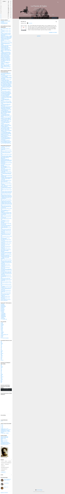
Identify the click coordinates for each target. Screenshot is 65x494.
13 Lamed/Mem (3, 314)
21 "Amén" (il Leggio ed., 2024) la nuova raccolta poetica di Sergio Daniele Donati (6, 34)
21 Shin (2, 336)
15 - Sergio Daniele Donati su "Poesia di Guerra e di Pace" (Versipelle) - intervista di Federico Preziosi (6, 115)
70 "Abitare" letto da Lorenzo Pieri (6, 256)
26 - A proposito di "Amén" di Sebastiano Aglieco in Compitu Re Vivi (6, 90)
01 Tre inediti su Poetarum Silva (6, 68)
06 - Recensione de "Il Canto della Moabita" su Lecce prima (6, 134)
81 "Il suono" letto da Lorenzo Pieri (6, 271)
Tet (1, 348)
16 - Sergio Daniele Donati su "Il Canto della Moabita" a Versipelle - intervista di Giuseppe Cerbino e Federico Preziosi (6, 112)
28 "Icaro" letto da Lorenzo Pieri (6, 194)
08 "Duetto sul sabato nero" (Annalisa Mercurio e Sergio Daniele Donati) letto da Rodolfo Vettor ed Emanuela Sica (6, 160)
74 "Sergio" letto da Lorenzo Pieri (6, 261)
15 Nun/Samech (3, 315)
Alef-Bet (2, 360)
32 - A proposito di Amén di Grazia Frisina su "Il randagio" (6, 76)
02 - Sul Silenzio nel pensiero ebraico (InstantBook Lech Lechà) (6, 141)
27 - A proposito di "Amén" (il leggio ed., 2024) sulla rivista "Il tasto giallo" (6, 87)
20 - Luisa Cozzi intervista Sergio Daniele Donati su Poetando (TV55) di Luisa (6, 102)
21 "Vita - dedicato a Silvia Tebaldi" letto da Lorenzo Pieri (6, 186)
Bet (1, 342)
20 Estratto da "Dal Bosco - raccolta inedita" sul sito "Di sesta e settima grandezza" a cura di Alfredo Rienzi (6, 37)
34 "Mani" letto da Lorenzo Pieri (6, 201)
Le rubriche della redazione (34, 14)
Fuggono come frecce (4, 441)
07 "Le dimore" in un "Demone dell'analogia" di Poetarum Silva (5, 59)
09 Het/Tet (2, 310)
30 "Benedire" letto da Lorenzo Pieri (6, 196)
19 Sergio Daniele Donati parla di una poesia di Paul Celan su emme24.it (6, 39)
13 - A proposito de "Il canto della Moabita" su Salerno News (6, 120)
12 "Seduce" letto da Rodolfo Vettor (6, 172)
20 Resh (2, 335)
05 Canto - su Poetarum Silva (5, 62)
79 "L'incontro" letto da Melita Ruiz (6, 269)
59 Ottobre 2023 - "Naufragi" (5, 430)
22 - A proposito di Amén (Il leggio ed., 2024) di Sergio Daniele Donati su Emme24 (6, 97)
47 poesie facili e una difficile (6, 462)
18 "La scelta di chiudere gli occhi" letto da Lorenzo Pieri (6, 181)
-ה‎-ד (2, 461)
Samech (2, 376)
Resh (1, 357)
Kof (1, 356)
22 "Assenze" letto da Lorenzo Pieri (6, 187)
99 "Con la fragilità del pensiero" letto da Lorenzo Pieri (6, 300)
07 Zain (2, 327)
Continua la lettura (53, 32)
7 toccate (7, 464)
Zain (1, 346)
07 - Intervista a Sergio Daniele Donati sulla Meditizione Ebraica (6, 132)
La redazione (25, 14)
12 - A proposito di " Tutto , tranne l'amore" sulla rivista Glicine (6, 121)
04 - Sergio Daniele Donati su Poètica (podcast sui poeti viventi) (6, 137)
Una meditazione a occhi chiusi (5, 443)
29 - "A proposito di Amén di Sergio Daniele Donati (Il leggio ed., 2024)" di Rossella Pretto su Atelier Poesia (6, 82)
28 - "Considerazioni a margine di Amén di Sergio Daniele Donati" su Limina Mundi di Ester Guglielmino (6, 84)
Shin (1, 358)
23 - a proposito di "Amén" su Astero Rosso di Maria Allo (5, 95)
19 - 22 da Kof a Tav (4, 319)
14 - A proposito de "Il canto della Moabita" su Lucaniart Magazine (6, 118)
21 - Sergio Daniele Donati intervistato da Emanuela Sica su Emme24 (6, 100)
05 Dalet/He (3, 307)
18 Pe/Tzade (3, 318)
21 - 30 (2, 426)
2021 (9, 461)
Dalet (1, 344)
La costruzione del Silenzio (5, 442)
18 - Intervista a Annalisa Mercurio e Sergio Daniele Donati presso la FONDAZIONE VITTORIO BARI (6, 107)
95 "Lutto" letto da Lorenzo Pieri (6, 293)
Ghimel (2, 343)
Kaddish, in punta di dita (4, 437)
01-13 (2, 421)
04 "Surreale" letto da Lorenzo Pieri (6, 151)
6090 (2, 464)
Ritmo (2, 439)
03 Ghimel (2, 324)
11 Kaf (2, 331)
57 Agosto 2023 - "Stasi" (4, 428)
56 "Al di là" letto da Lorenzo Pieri (6, 233)
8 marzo (2, 465)
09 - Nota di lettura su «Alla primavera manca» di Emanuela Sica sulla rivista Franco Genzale (6, 128)
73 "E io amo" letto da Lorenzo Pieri (6, 260)
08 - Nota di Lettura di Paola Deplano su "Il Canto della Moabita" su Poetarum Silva (6, 130)
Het (1, 347)
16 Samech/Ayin (3, 316)
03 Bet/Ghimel (3, 305)
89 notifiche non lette (4, 467)
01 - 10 (2, 424)
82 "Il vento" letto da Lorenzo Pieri (6, 272)
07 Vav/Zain (2, 309)
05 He (2, 326)
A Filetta (2, 470)
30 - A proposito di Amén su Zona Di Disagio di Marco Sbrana (6, 80)
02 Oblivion (2, 21)
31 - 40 (2, 427)
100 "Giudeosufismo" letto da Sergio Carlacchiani (5, 166)
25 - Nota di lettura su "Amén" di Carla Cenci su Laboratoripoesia (6, 92)
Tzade (2, 379)
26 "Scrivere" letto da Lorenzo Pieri (6, 192)
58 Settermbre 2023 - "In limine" (6, 429)
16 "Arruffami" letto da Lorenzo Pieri (6, 177)
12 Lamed (2, 332)
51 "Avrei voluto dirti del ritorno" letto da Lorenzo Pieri (5, 226)
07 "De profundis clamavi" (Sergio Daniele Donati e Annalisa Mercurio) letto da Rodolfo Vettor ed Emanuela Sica (6, 157)
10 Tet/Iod (2, 311)
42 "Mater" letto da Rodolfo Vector (6, 212)
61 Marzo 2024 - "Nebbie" (5, 433)
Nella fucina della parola (4, 436)
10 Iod (2, 330)
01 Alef (2, 322)
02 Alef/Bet (2, 304)
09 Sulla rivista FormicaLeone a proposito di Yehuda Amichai (5, 57)
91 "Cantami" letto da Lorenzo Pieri (6, 287)
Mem (1, 351)
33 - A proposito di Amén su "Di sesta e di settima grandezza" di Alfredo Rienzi (6, 74)
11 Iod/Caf (2, 312)
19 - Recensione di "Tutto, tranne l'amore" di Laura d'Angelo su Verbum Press (6, 105)
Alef (1, 341)
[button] (56, 21)
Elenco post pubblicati (46, 14)
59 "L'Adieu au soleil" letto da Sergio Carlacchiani (5, 238)
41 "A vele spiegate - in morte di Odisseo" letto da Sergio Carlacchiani (6, 211)
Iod (1, 349)
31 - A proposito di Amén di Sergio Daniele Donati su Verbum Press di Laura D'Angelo (6, 78)
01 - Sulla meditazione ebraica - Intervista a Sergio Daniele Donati (6, 143)
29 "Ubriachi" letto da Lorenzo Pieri (6, 195)
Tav (1, 359)
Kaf (1, 373)
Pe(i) (1, 355)
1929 (6, 461)
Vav (1, 345)
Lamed (2, 350)
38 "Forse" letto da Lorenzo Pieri (6, 205)
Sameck (2, 353)
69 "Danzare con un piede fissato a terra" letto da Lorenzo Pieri (6, 255)
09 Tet (2, 329)
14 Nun (2, 333)
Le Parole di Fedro (39, 6)
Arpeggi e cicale (3, 438)
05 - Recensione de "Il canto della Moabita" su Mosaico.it (6, 136)
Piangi (2, 440)
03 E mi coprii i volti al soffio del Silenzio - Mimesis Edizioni (6, 65)
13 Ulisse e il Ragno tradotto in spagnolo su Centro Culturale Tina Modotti (6, 50)
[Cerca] (57, 2)
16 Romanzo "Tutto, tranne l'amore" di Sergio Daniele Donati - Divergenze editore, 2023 (6, 46)
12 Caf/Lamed (3, 313)
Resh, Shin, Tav (23, 21)
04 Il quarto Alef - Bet (4, 23)
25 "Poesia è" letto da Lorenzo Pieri (6, 191)
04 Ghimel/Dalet (3, 306)
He (1, 368)
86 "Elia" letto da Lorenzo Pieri (5, 278)
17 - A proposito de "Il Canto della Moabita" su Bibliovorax (6, 110)
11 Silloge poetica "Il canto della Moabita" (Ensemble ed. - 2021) (6, 53)
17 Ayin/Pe (2, 317)
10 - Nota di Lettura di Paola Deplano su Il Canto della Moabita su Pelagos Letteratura (6, 125)
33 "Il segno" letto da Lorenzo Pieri (6, 200)
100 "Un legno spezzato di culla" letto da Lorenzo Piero (6, 170)
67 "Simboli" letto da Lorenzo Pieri (6, 252)
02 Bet (2, 323)
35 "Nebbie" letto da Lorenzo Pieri (6, 202)
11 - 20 (2, 425)
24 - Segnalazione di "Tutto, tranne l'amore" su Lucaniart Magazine (6, 93)
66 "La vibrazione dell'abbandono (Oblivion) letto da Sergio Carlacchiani (6, 250)
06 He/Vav (2, 308)
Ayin (1, 354)
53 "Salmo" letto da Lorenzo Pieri (6, 229)
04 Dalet (2, 325)
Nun (1, 352)
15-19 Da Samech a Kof (4, 334)
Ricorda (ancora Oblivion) (4, 444)
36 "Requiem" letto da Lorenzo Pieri (6, 203)
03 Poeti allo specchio (4, 22)
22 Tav (2, 337)
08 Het (2, 328)
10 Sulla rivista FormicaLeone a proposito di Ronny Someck (5, 55)
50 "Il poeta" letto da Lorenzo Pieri (6, 225)
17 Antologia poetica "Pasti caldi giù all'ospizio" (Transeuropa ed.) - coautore (6, 43)
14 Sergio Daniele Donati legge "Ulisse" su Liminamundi (5, 48)
